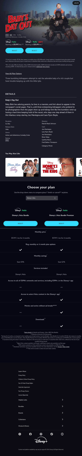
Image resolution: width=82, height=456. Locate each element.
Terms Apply (27, 332)
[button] (41, 400)
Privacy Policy (21, 375)
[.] (19, 434)
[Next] (78, 167)
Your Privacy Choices (23, 391)
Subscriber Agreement (24, 387)
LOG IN (76, 3)
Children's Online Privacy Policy (26, 379)
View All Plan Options (13, 74)
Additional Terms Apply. (43, 66)
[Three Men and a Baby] (22, 167)
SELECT (14, 50)
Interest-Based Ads (23, 395)
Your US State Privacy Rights (25, 383)
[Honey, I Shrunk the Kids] (57, 167)
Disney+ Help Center (63, 347)
